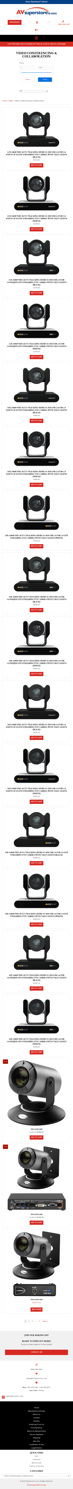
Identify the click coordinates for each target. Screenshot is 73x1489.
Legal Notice (36, 1448)
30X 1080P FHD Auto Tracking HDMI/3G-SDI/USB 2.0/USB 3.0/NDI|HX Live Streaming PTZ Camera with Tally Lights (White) (36, 1041)
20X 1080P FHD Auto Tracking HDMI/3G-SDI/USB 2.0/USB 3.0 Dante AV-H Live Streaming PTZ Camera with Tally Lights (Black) (36, 410)
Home (4, 101)
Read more (36, 1310)
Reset (28, 80)
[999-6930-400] (36, 1264)
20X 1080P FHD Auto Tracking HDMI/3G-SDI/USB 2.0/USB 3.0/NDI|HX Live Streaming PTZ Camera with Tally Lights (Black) (36, 599)
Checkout (36, 1460)
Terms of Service (36, 1466)
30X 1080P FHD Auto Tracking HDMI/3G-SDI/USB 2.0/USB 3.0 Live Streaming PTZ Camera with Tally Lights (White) (36, 915)
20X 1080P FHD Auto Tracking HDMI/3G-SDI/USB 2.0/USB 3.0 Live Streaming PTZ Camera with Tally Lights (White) (36, 536)
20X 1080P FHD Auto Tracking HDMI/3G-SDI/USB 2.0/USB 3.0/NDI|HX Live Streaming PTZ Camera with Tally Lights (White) (36, 663)
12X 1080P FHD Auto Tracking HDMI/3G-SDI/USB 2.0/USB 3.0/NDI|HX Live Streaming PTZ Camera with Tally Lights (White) (36, 346)
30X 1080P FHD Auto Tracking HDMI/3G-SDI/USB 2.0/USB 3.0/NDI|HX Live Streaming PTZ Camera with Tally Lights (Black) (36, 977)
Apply (45, 80)
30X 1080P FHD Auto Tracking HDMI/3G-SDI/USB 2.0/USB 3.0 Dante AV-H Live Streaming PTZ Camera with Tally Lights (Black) (36, 727)
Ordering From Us (36, 1425)
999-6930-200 (36, 1214)
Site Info (36, 1441)
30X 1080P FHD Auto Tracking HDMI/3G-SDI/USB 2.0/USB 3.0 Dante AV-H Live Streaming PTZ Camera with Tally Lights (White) (36, 791)
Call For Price (36, 1303)
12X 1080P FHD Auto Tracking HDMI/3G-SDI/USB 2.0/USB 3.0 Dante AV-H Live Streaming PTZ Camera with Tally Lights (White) (36, 218)
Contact (36, 1418)
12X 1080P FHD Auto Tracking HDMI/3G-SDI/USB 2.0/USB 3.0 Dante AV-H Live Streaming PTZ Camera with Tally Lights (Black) (36, 154)
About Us (36, 1415)
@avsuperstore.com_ (15, 1396)
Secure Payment (36, 1435)
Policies (36, 1421)
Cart (36, 1456)
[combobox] (36, 1475)
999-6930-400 (36, 1299)
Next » (45, 1321)
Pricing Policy (36, 1428)
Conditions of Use (36, 1445)
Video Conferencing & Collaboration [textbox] (36, 1476)
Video (11, 101)
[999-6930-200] (36, 1179)
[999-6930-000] (36, 1093)
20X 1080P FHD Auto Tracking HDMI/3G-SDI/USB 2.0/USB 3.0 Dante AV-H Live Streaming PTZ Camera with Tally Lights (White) (36, 474)
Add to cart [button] (36, 165)
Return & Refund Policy (36, 1431)
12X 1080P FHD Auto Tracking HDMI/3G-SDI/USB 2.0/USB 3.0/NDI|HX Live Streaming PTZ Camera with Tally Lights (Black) (36, 282)
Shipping (36, 1438)
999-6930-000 (36, 1129)
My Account (36, 1463)
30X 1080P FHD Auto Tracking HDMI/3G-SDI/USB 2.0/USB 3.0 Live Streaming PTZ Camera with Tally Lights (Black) (36, 853)
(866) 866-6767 (64, 25)
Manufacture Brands (36, 1411)
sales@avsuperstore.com (36, 1379)
